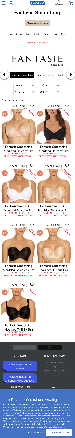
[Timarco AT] (37, 2)
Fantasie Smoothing (22, 75)
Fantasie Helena (45, 75)
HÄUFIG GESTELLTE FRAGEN (20, 366)
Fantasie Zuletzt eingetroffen (49, 34)
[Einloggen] (59, 3)
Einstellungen (35, 432)
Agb (55, 366)
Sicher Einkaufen (55, 362)
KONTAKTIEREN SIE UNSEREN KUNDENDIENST (20, 378)
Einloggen (59, 4)
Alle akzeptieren (60, 432)
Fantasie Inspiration (19, 34)
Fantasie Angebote (37, 42)
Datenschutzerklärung (54, 427)
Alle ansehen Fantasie (37, 23)
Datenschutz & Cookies (55, 370)
